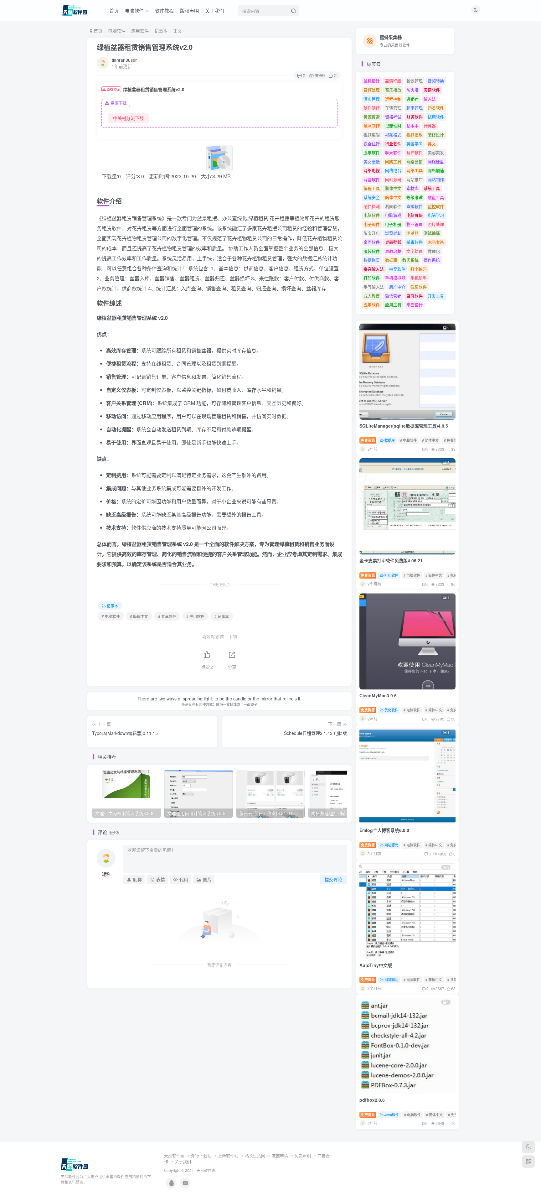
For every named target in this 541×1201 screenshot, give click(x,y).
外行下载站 (201, 1155)
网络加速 (436, 170)
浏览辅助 (393, 233)
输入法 (430, 99)
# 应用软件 (195, 616)
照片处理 (436, 224)
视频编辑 (371, 135)
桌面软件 (371, 242)
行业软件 (393, 144)
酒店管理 (371, 99)
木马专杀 (436, 242)
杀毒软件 (414, 242)
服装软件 (371, 251)
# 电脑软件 (111, 616)
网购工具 (393, 161)
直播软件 (414, 206)
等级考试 (414, 197)
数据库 (391, 260)
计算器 (430, 125)
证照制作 (371, 125)
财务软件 (414, 117)
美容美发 (436, 152)
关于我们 (214, 10)
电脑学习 (436, 215)
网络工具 (414, 170)
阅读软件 (432, 90)
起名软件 (436, 108)
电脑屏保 (414, 215)
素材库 (412, 188)
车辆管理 (393, 108)
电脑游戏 (393, 215)
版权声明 (189, 10)
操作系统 (432, 260)
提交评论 (333, 879)
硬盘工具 (436, 197)
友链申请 (280, 1155)
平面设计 (414, 305)
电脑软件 (134, 10)
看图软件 (393, 206)
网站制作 (436, 179)
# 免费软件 (452, 440)
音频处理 (371, 90)
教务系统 (410, 260)
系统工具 (432, 188)
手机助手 (418, 278)
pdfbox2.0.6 (372, 1100)
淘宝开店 (371, 233)
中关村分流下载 (128, 118)
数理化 (434, 251)
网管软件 (371, 179)
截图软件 (418, 287)
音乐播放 (393, 90)
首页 (114, 10)
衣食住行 (371, 144)
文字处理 (414, 251)
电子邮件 (371, 224)
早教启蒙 (393, 251)
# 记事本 (221, 616)
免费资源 (368, 440)
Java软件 (391, 1114)
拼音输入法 (373, 269)
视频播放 (414, 135)
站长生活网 (255, 1155)
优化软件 (391, 709)
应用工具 (393, 305)
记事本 (160, 31)
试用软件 (436, 117)
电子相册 (393, 224)
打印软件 (371, 278)
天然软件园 (174, 1155)
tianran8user (124, 60)
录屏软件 (414, 296)
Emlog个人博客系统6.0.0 (384, 830)
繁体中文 (393, 188)
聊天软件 (393, 152)
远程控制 (393, 99)
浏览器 (412, 233)
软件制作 (371, 108)
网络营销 (414, 161)
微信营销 (393, 296)
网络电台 (393, 170)
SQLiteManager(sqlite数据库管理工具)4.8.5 (403, 426)
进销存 (412, 99)
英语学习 (414, 144)
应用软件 (140, 31)
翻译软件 (414, 152)
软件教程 (164, 10)
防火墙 (412, 90)
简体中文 (393, 197)
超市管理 (414, 108)
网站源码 (393, 179)
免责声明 (303, 1155)
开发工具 (436, 296)
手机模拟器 (395, 278)
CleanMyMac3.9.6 (378, 695)
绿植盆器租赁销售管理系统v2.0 (145, 47)
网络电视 (371, 170)
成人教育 (371, 296)
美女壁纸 (371, 161)
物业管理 (414, 224)
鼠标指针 (371, 81)
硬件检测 (371, 206)
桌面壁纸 (393, 242)
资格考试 (393, 117)
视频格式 (393, 135)
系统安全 (371, 197)
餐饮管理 (414, 81)
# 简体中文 (139, 616)
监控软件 (436, 206)
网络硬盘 (436, 161)
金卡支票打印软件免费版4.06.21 (391, 560)
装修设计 (436, 135)
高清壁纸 (393, 81)
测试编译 (432, 233)
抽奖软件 (397, 269)
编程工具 (371, 188)
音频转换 (436, 81)
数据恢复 (371, 260)
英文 (432, 144)
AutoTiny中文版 (375, 965)
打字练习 (418, 269)
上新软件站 (228, 1155)
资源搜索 (371, 117)
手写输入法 (373, 287)
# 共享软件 (167, 616)
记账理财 (393, 125)
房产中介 (397, 287)
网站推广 (414, 179)
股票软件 (371, 152)
